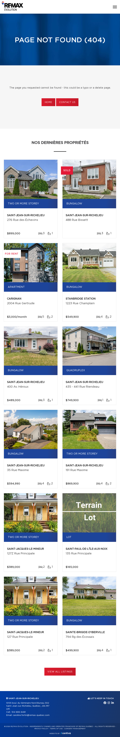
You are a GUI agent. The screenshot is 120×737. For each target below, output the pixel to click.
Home (48, 102)
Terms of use (56, 728)
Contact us (67, 102)
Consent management (75, 728)
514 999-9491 (19, 712)
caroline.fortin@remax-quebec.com (31, 715)
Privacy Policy (41, 728)
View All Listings (60, 672)
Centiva (66, 733)
